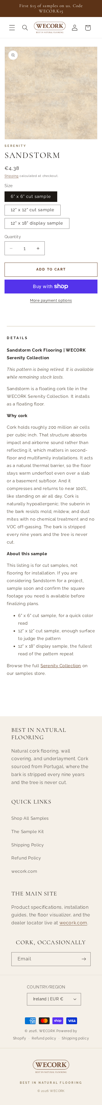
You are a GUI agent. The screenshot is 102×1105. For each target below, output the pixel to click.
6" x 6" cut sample (31, 196)
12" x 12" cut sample (32, 209)
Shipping (12, 176)
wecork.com (24, 871)
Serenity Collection (61, 665)
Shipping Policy (27, 844)
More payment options (51, 300)
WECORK (47, 1031)
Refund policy (44, 1038)
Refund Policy (26, 857)
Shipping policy (75, 1038)
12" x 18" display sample (37, 223)
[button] (11, 27)
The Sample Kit (27, 831)
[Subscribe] (83, 959)
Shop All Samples (30, 818)
